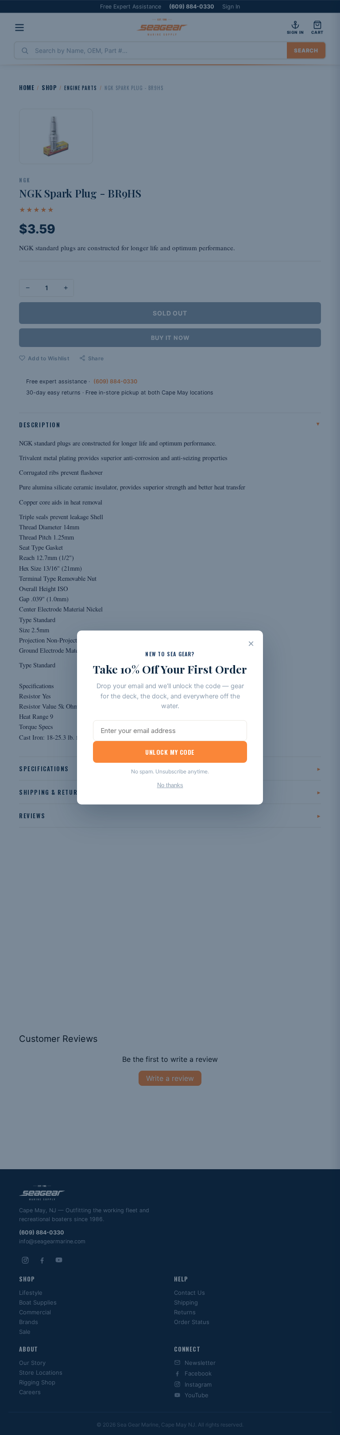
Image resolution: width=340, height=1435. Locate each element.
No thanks (170, 785)
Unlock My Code (170, 752)
